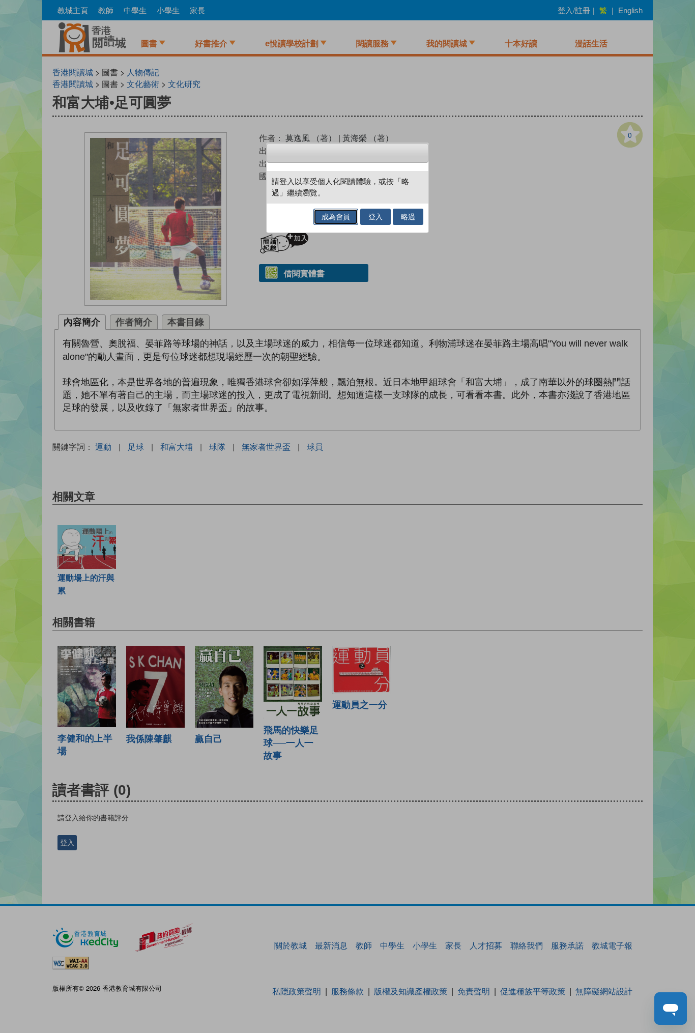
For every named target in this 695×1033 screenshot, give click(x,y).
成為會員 (336, 217)
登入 (375, 217)
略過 (408, 217)
